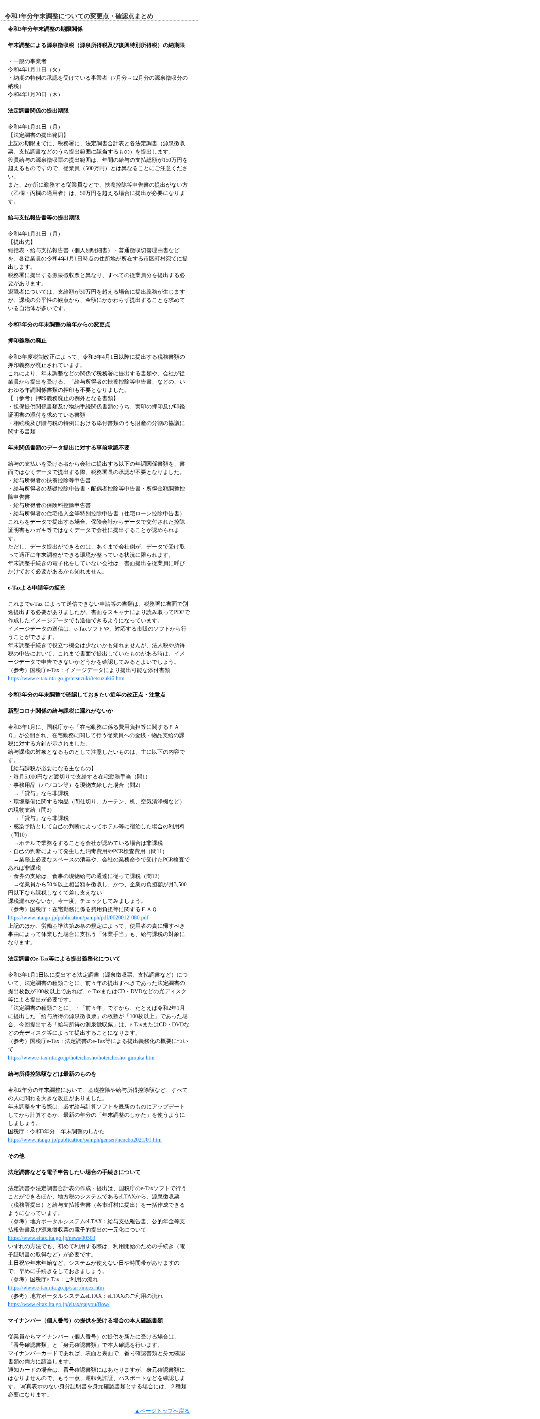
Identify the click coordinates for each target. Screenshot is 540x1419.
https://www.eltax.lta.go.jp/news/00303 (51, 1238)
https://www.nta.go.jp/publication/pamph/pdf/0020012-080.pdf (78, 918)
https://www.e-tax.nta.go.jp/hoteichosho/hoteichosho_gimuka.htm (81, 1058)
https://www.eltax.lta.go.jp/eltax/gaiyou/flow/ (59, 1304)
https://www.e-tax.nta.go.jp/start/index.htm (56, 1288)
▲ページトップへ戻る (162, 1411)
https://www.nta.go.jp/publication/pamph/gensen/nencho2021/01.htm (85, 1140)
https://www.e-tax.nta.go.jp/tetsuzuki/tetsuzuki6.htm (66, 678)
